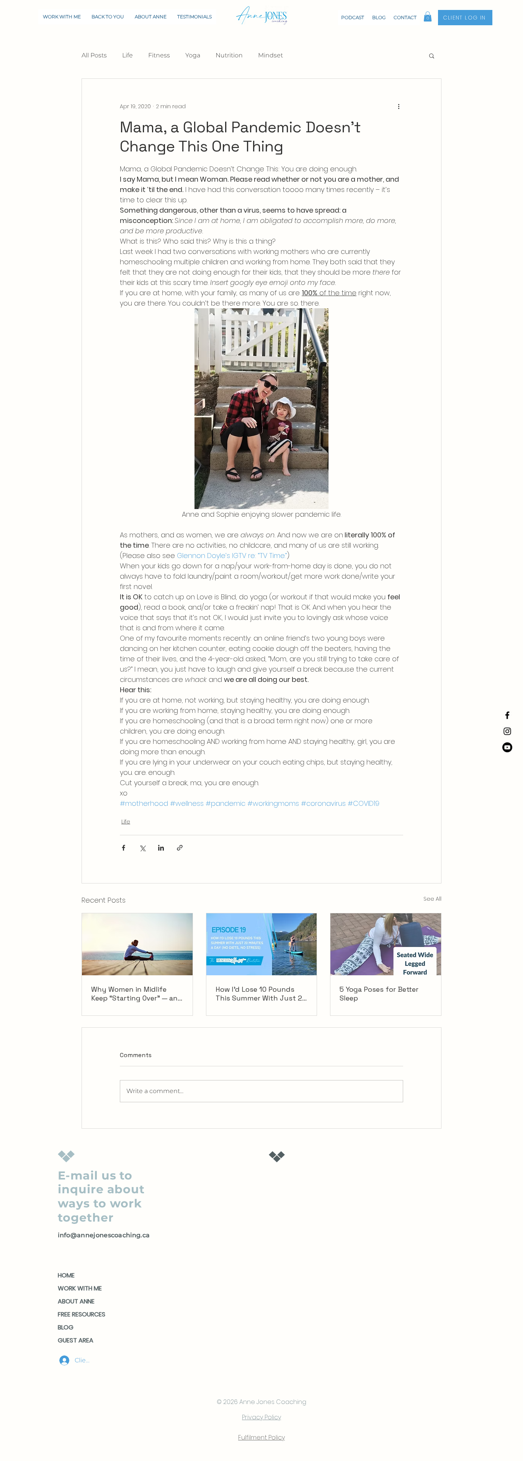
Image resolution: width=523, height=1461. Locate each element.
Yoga (192, 55)
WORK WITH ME (80, 1288)
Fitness (159, 55)
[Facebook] (507, 715)
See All (432, 899)
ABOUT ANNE (76, 1301)
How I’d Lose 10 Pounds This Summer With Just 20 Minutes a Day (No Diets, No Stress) (261, 993)
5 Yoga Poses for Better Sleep (379, 993)
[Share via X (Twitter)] (142, 847)
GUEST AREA (75, 1340)
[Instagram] (507, 731)
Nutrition (229, 55)
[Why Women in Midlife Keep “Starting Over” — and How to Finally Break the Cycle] (137, 944)
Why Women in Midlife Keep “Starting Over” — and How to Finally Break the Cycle (136, 993)
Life (127, 55)
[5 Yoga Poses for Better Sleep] (385, 944)
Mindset (270, 55)
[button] (427, 16)
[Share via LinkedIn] (161, 847)
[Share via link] (179, 847)
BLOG (66, 1327)
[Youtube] (507, 747)
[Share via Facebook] (123, 847)
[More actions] (398, 106)
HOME (66, 1275)
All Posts (94, 55)
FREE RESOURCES (81, 1314)
